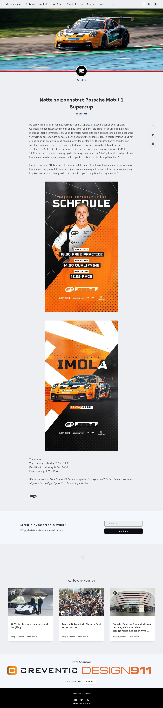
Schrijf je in (123, 531)
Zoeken (88, 693)
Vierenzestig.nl (13, 4)
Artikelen (30, 4)
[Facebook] (153, 143)
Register (91, 4)
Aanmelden (76, 693)
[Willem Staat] (64, 593)
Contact (89, 681)
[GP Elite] (81, 71)
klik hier (83, 483)
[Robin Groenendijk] (115, 593)
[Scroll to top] (153, 126)
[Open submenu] (114, 4)
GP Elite (81, 79)
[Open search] (149, 4)
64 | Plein (43, 4)
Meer (102, 4)
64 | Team (57, 4)
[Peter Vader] (13, 593)
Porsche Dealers (75, 4)
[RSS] (88, 700)
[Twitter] (153, 134)
